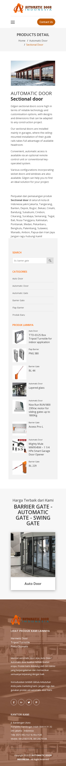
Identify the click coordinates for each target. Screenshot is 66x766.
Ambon (25, 232)
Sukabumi (28, 212)
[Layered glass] (19, 390)
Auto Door (17, 278)
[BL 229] (19, 468)
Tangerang (45, 204)
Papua (34, 232)
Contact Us (46, 22)
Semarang (40, 216)
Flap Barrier (18, 307)
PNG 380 (34, 353)
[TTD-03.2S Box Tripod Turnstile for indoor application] (19, 337)
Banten (15, 208)
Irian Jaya (49, 232)
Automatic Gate (20, 293)
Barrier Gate (18, 300)
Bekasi (42, 208)
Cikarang (16, 216)
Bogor (33, 208)
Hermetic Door (19, 638)
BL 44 (32, 370)
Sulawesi (42, 228)
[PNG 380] (19, 355)
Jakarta (33, 204)
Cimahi (51, 208)
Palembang (29, 228)
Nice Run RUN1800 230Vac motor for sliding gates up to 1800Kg (39, 410)
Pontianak (17, 224)
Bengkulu (16, 228)
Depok (24, 208)
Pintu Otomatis (19, 646)
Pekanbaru (39, 224)
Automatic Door (38, 40)
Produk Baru (18, 314)
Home (21, 40)
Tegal (51, 216)
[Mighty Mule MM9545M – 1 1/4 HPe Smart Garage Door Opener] (19, 446)
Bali (13, 220)
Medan (28, 224)
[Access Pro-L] (19, 429)
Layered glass (37, 387)
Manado (15, 232)
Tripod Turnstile (20, 642)
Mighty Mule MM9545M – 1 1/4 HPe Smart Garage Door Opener (39, 449)
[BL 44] (19, 372)
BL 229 (33, 465)
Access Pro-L (36, 426)
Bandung (16, 212)
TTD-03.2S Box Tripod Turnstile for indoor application (40, 338)
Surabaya (27, 216)
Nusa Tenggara (25, 220)
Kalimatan (41, 220)
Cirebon (40, 212)
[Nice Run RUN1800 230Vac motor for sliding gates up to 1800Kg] (19, 407)
